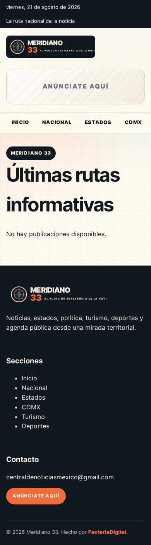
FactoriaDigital (107, 532)
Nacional (56, 122)
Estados (98, 122)
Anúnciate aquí (36, 496)
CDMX (133, 122)
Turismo (33, 417)
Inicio (20, 122)
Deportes (35, 426)
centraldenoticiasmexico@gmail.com (60, 477)
